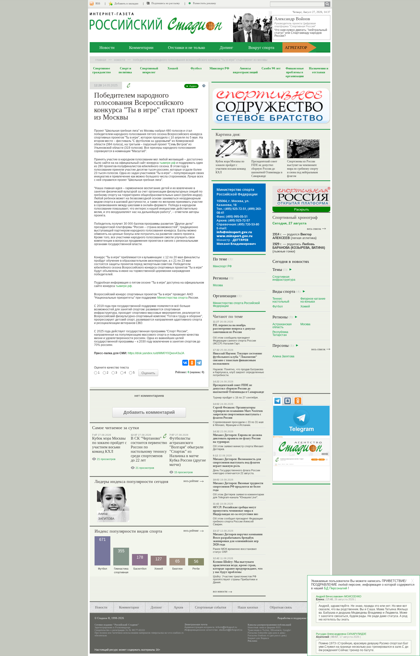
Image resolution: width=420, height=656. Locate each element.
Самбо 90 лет (271, 68)
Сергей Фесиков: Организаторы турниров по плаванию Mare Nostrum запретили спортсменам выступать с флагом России (238, 412)
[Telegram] (199, 363)
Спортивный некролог (149, 70)
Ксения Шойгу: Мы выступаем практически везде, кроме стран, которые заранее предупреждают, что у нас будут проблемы (237, 567)
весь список (314, 229)
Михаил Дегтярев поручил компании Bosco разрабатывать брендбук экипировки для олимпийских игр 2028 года (237, 539)
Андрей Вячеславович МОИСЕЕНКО (338, 596)
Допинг (226, 47)
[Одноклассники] (192, 363)
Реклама (252, 640)
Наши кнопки (248, 607)
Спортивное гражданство (101, 70)
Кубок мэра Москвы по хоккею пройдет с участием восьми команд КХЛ (109, 444)
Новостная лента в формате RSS (264, 627)
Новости (106, 47)
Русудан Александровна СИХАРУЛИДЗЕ (341, 633)
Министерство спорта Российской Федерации (236, 304)
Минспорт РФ (219, 68)
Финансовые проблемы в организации (295, 72)
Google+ (287, 630)
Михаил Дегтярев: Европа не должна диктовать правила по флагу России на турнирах (237, 438)
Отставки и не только (186, 47)
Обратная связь (281, 607)
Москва (218, 285)
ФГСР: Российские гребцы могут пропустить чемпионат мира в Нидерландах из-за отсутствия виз (235, 510)
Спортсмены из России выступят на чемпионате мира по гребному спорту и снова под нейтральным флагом (302, 169)
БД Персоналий (335, 588)
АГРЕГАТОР (296, 47)
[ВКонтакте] (185, 363)
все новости (220, 591)
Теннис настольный (280, 300)
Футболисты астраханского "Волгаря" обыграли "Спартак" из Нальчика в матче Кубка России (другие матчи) (187, 451)
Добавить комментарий (149, 412)
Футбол (196, 68)
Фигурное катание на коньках (312, 300)
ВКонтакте (276, 630)
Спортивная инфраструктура (283, 278)
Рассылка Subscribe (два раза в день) (266, 632)
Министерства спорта (172, 297)
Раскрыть (301, 209)
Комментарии (141, 47)
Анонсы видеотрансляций (245, 70)
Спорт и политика (125, 70)
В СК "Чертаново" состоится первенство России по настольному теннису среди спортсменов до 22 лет (149, 449)
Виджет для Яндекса (258, 638)
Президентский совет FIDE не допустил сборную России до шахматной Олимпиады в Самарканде (266, 169)
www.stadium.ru (175, 632)
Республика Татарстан (280, 333)
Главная (100, 60)
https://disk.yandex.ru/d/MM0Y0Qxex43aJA (156, 353)
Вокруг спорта (261, 47)
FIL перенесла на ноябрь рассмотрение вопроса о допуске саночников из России (234, 328)
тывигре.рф (167, 163)
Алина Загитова (283, 356)
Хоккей (172, 68)
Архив (178, 607)
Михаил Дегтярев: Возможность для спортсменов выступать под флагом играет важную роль (237, 462)
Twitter (265, 630)
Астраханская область (282, 326)
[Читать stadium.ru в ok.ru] (301, 451)
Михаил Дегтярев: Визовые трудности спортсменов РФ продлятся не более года (238, 486)
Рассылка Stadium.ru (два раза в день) (267, 635)
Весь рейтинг (191, 481)
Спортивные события (210, 607)
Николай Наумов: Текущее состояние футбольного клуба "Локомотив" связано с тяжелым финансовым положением (237, 358)
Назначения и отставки (318, 70)
